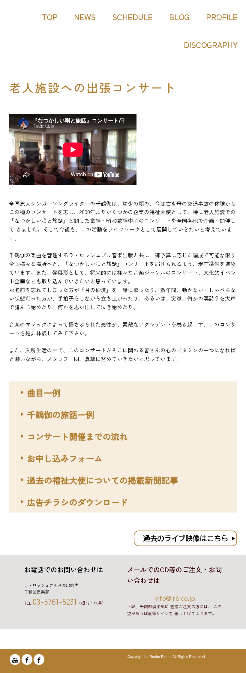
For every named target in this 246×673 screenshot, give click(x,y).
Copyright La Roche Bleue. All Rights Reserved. (167, 656)
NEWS (85, 16)
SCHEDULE (132, 16)
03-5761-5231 (55, 601)
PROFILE (222, 16)
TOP (50, 16)
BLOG (179, 16)
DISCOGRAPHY (211, 44)
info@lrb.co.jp (174, 598)
